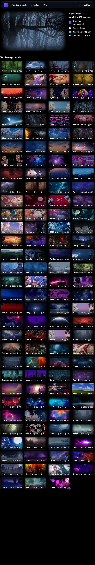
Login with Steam (84, 5)
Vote (45, 5)
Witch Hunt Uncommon (80, 17)
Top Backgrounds (19, 5)
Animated (35, 5)
